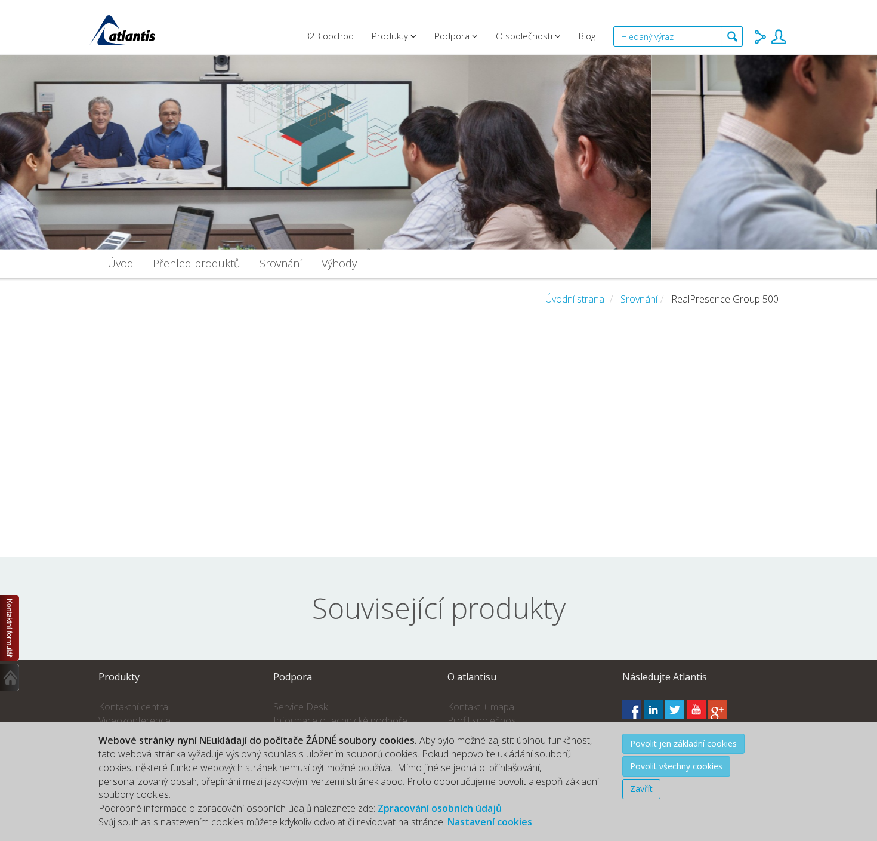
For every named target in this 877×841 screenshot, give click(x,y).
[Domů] (10, 677)
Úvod (120, 263)
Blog (587, 36)
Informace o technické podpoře (340, 720)
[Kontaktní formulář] (10, 628)
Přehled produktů (196, 263)
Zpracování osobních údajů (440, 808)
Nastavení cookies (489, 821)
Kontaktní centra (133, 706)
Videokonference (134, 720)
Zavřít (641, 788)
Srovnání (281, 263)
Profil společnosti (484, 720)
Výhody (339, 263)
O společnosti (525, 36)
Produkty (391, 36)
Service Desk (300, 706)
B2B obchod (329, 36)
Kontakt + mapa (480, 706)
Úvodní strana (574, 299)
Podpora (453, 36)
